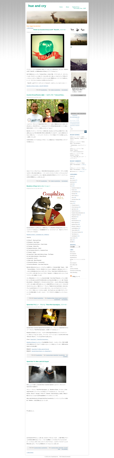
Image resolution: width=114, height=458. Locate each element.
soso (73, 197)
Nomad (35, 298)
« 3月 (71, 129)
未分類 (71, 241)
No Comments (65, 89)
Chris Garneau (75, 207)
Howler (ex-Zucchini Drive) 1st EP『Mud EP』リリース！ (49, 29)
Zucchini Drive (44, 89)
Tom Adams (74, 234)
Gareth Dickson (75, 211)
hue (71, 186)
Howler (52, 89)
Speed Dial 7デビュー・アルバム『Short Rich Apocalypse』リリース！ (47, 304)
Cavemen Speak (49, 355)
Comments (67, 456)
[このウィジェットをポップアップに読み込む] (85, 113)
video (71, 239)
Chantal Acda (75, 205)
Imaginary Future (75, 214)
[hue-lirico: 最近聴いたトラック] (78, 95)
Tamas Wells (74, 230)
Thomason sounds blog (75, 270)
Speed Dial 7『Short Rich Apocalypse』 (39, 339)
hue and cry (37, 5)
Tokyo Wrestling (73, 272)
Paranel (73, 218)
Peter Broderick (75, 220)
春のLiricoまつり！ (74, 171)
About (67, 7)
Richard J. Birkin (75, 226)
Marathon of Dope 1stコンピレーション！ (38, 186)
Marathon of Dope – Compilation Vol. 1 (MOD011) (38, 234)
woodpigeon (74, 236)
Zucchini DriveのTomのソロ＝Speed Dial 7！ (42, 351)
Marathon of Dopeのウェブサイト (34, 342)
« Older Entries (30, 452)
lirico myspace (73, 262)
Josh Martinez (75, 191)
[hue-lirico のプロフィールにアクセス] (81, 113)
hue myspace (73, 253)
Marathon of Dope (50, 298)
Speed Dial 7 (64, 298)
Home (61, 7)
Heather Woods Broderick (77, 213)
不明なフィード (76, 276)
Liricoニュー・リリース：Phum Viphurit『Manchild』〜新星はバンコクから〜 (78, 138)
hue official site (73, 255)
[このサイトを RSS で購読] (71, 276)
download (72, 182)
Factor (73, 189)
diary (71, 178)
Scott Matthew (75, 228)
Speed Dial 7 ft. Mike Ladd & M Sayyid (40, 349)
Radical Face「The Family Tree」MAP (79, 7)
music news (72, 238)
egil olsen (74, 209)
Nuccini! (60, 298)
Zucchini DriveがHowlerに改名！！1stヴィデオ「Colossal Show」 (46, 95)
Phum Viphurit (75, 222)
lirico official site (73, 264)
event (71, 184)
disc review (72, 180)
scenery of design (74, 268)
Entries (63, 456)
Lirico (71, 203)
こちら (50, 69)
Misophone (74, 216)
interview (72, 201)
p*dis (71, 266)
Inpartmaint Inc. (73, 257)
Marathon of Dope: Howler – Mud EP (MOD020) (37, 86)
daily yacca (72, 251)
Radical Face (75, 224)
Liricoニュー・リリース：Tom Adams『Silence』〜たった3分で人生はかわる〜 (77, 150)
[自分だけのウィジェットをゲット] (74, 113)
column (71, 176)
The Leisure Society (76, 232)
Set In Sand (74, 195)
